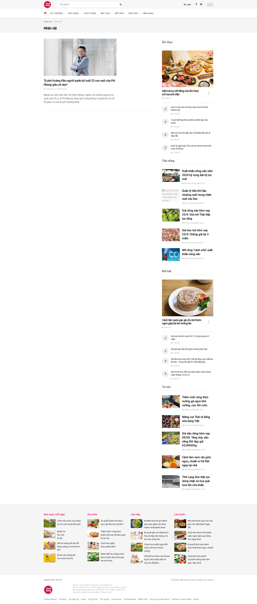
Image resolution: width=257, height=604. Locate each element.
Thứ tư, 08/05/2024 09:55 (193, 203)
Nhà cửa (133, 13)
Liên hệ (210, 580)
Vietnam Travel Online (181, 599)
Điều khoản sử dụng (188, 580)
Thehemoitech (50, 599)
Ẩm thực (105, 13)
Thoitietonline (130, 599)
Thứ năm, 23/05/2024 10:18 (194, 183)
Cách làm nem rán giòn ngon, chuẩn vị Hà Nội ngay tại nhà (196, 461)
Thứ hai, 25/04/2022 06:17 (193, 243)
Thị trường (56, 13)
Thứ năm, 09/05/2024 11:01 (194, 470)
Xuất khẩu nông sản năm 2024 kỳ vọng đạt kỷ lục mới (197, 175)
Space (196, 599)
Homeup (63, 599)
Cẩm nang (148, 13)
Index (83, 599)
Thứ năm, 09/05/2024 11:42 (194, 450)
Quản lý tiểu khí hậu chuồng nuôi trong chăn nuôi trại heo (196, 194)
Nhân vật (58, 22)
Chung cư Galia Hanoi (159, 599)
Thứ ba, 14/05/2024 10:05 (193, 425)
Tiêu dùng (73, 13)
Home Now (116, 599)
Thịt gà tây (93, 599)
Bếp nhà (119, 13)
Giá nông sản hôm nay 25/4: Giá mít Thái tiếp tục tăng (196, 214)
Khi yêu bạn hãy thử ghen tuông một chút (189, 349)
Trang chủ (48, 22)
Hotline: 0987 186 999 (53, 580)
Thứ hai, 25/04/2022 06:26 (193, 223)
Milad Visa (143, 599)
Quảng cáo (202, 580)
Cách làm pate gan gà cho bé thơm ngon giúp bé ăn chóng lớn (181, 321)
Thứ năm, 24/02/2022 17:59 (194, 489)
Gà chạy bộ (74, 599)
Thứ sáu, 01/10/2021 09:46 (56, 89)
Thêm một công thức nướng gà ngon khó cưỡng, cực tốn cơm (195, 401)
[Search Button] (121, 4)
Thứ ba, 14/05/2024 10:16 (193, 410)
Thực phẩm (90, 13)
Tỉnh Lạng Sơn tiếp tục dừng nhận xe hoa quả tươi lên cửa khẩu (196, 481)
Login (188, 4)
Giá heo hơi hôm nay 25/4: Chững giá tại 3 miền (195, 234)
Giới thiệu (175, 580)
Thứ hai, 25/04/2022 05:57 (193, 258)
